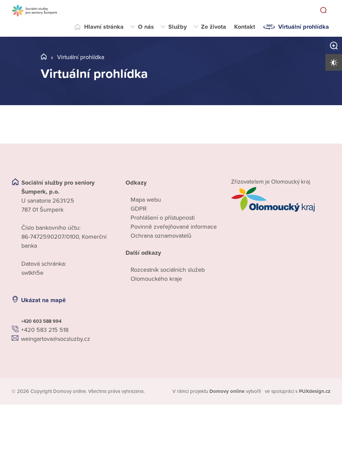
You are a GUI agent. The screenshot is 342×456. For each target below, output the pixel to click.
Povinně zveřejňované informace (174, 226)
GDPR (139, 208)
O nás (146, 26)
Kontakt (244, 26)
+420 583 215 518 (44, 329)
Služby (177, 26)
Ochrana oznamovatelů (161, 235)
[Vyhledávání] (323, 10)
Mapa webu (146, 199)
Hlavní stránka (104, 26)
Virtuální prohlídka (303, 26)
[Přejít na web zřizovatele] (280, 199)
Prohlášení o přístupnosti (163, 217)
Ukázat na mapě (43, 300)
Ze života (213, 26)
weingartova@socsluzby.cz (55, 339)
